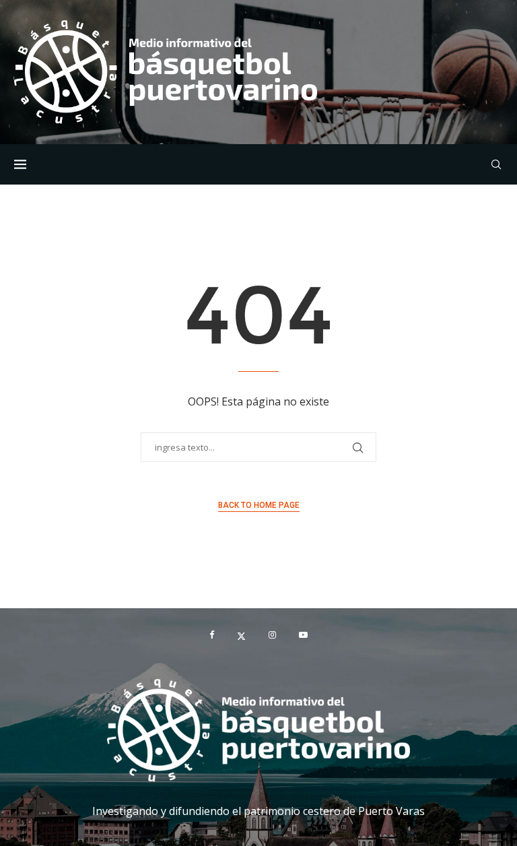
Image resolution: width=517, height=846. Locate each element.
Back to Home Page (259, 505)
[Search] (496, 164)
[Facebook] (211, 635)
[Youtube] (303, 635)
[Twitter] (241, 635)
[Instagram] (272, 635)
